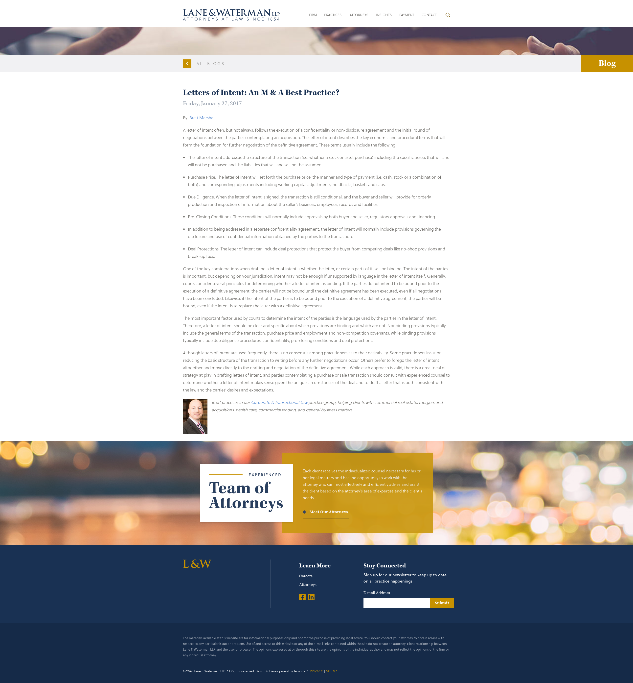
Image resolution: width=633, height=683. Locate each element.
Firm (313, 14)
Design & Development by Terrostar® (282, 671)
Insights (384, 14)
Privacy (316, 671)
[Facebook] (302, 597)
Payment (406, 14)
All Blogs (211, 63)
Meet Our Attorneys (329, 512)
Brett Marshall (202, 118)
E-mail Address (376, 593)
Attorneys (359, 14)
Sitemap (332, 671)
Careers (306, 576)
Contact (429, 14)
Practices (333, 14)
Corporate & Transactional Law (279, 402)
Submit (442, 603)
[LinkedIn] (311, 597)
